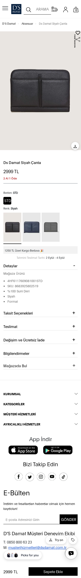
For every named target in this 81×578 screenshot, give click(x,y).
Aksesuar (27, 23)
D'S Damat (9, 23)
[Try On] (75, 146)
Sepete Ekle (53, 571)
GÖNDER (68, 519)
